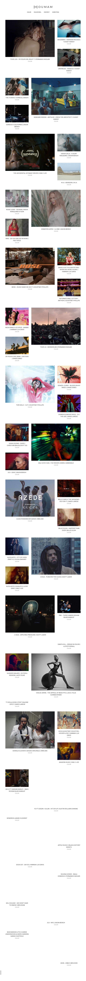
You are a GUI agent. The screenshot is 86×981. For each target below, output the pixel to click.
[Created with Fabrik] (0, 973)
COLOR (29, 12)
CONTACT (46, 12)
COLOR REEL (37, 12)
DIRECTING (55, 12)
